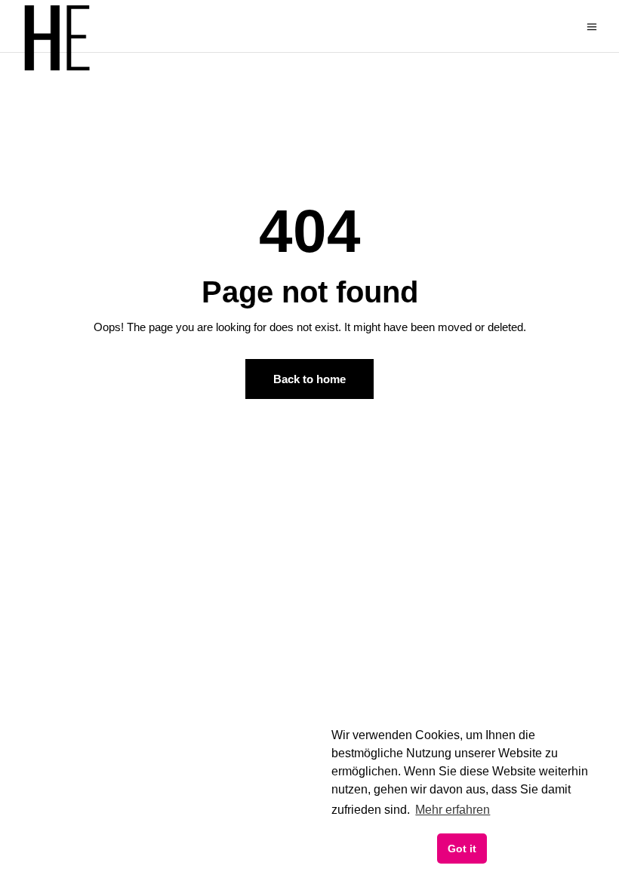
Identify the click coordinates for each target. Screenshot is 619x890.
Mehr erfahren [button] (452, 809)
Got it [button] (462, 848)
